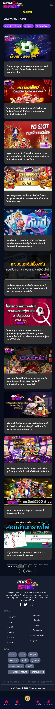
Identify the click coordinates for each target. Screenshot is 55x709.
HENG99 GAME (10, 18)
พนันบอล (36, 615)
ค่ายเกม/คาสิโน (39, 635)
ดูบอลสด (28, 26)
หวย (10, 622)
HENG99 (12, 617)
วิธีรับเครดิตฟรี (43, 26)
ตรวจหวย (13, 660)
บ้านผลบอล (37, 630)
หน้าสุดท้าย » (30, 571)
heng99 (33, 654)
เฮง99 (29, 666)
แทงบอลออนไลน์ (15, 666)
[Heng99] (21, 4)
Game (23, 18)
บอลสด (36, 625)
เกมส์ (11, 642)
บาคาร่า (12, 637)
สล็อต (11, 632)
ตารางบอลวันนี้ (38, 671)
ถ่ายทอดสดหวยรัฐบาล (18, 671)
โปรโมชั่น (36, 620)
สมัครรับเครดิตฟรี (13, 26)
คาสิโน (11, 627)
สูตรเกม (36, 640)
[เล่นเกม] (27, 698)
